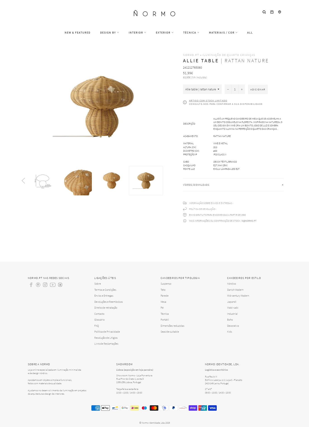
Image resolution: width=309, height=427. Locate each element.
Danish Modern (235, 289)
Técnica (190, 32)
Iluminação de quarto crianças (228, 55)
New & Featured (77, 32)
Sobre (97, 283)
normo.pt (191, 55)
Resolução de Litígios (106, 337)
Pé (162, 307)
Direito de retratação (105, 307)
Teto (163, 289)
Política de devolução (202, 209)
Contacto (99, 313)
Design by (108, 32)
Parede (165, 295)
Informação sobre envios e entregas (210, 203)
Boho (230, 319)
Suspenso (166, 283)
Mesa (163, 301)
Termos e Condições (105, 289)
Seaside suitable (170, 331)
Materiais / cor (222, 32)
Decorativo (233, 325)
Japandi (231, 301)
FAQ (96, 325)
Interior (136, 32)
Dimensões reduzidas (172, 325)
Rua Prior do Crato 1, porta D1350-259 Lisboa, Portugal (130, 380)
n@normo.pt (249, 220)
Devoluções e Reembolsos (108, 301)
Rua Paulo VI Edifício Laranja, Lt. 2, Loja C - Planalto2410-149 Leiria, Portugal (223, 380)
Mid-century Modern (238, 295)
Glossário (99, 319)
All (250, 32)
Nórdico (231, 283)
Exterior (163, 32)
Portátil (165, 319)
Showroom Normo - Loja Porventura (134, 375)
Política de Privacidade (107, 331)
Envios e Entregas (103, 295)
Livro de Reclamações (106, 343)
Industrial (232, 313)
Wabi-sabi (232, 307)
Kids (229, 331)
